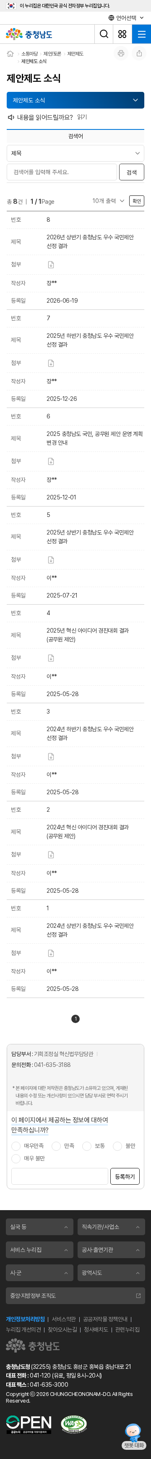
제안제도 (75, 54)
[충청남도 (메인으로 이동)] (33, 1345)
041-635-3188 (52, 1064)
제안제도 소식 (34, 61)
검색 (132, 172)
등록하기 (125, 1176)
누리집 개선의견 (23, 1329)
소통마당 (29, 54)
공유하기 (139, 53)
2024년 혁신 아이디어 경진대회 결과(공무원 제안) (88, 831)
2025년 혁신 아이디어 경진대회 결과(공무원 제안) (88, 635)
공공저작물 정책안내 (105, 1319)
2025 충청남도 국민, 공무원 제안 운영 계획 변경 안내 (95, 438)
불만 (130, 1145)
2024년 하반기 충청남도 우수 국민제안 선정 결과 (90, 733)
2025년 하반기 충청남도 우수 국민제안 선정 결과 (90, 340)
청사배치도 (96, 1329)
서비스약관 (64, 1319)
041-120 (40, 1375)
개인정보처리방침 (25, 1319)
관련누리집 (127, 1329)
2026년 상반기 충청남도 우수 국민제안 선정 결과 (90, 241)
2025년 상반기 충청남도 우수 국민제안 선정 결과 (90, 537)
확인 (137, 201)
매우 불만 (34, 1158)
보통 (99, 1145)
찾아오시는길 (62, 1329)
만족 (69, 1145)
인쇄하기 (121, 53)
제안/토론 (52, 54)
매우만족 (33, 1145)
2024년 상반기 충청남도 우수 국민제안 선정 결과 (90, 930)
